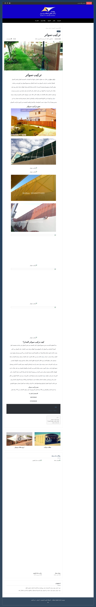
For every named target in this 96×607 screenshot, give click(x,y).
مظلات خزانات (52, 410)
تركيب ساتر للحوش (37, 573)
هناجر (54, 20)
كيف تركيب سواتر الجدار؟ (53, 421)
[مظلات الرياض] (48, 11)
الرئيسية (59, 20)
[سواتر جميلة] (52, 516)
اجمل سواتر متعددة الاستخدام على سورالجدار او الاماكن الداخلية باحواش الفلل (42, 588)
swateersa (57, 38)
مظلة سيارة (43, 20)
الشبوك (49, 20)
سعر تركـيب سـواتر (55, 422)
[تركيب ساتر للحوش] (33, 516)
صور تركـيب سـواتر (55, 419)
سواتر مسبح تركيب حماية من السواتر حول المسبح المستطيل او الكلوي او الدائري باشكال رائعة (38, 590)
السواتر (53, 28)
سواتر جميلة (57, 573)
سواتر (53, 98)
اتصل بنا (37, 20)
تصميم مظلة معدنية (81, 3)
